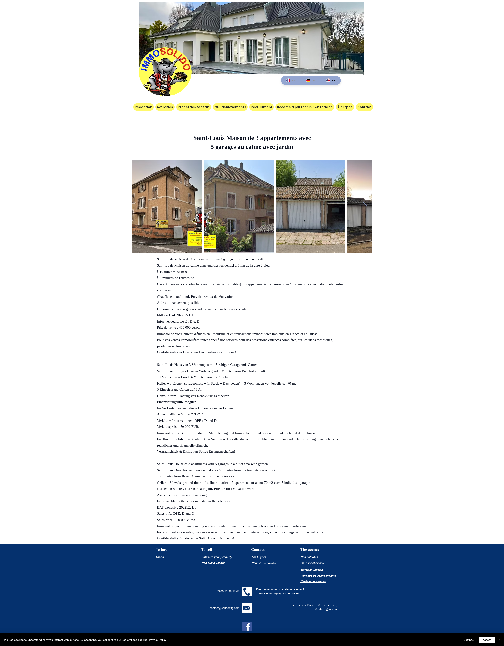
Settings (469, 640)
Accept (487, 640)
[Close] (499, 640)
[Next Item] (365, 206)
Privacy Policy (157, 640)
